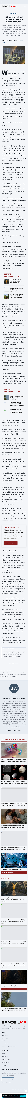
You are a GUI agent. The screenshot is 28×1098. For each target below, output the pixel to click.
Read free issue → (10, 543)
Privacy (14, 1089)
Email (16, 663)
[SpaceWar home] (9, 6)
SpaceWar (5, 1035)
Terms (20, 1089)
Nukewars (5, 1038)
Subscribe (5, 1)
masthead (14, 676)
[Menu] (24, 6)
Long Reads (5, 1044)
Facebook (11, 663)
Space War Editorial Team (10, 40)
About (3, 1053)
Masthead (5, 1056)
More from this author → (14, 730)
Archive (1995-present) (9, 1046)
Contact (4, 1065)
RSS (10, 1082)
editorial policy (16, 727)
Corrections (5, 1062)
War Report (5, 1041)
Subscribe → (8, 1079)
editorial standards (4, 676)
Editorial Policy (6, 1059)
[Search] (21, 6)
